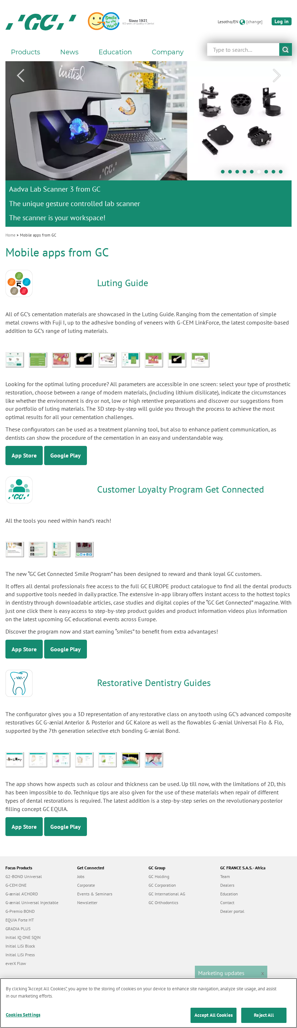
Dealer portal (232, 911)
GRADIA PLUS (17, 928)
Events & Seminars (94, 894)
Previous (20, 75)
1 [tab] (224, 173)
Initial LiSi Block (20, 946)
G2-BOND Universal (23, 876)
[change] (254, 21)
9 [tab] (282, 173)
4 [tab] (246, 173)
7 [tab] (268, 173)
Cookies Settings (23, 1015)
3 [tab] (239, 173)
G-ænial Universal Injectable (31, 902)
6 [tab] (260, 173)
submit (285, 49)
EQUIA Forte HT (19, 920)
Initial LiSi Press (20, 954)
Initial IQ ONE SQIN (23, 937)
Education (229, 894)
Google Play (65, 455)
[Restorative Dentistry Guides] (17, 758)
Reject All (263, 1015)
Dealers (227, 885)
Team (225, 876)
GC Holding (158, 876)
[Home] (41, 22)
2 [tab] (231, 173)
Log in (282, 21)
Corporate (86, 885)
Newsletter (87, 902)
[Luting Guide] (17, 358)
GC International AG (166, 894)
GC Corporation (162, 885)
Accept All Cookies (213, 1015)
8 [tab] (275, 173)
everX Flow (15, 963)
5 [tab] (253, 173)
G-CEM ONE (15, 885)
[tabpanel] (148, 144)
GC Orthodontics (163, 902)
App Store (24, 455)
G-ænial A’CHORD (21, 894)
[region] (148, 1003)
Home (10, 235)
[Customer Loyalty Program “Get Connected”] (17, 548)
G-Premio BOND (20, 911)
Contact (227, 902)
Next (276, 75)
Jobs (80, 876)
